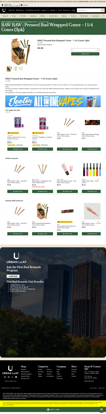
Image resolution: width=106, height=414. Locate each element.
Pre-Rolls (40, 371)
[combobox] (89, 10)
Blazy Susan (35, 179)
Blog (73, 10)
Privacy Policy (93, 388)
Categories (44, 10)
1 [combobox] (72, 50)
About (58, 369)
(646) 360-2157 (89, 381)
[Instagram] (5, 377)
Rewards (74, 369)
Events (60, 10)
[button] (14, 5)
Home (3, 22)
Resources (66, 10)
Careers (73, 376)
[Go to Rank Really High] (53, 409)
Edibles (40, 376)
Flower (40, 369)
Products (9, 22)
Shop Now (12, 10)
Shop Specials (25, 371)
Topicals (49, 374)
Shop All (23, 369)
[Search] (103, 10)
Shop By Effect (25, 376)
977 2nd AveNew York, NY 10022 (90, 377)
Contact (59, 376)
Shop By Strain (25, 378)
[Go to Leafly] (9, 377)
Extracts (49, 369)
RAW (58, 132)
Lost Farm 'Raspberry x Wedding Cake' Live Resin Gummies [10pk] (42, 138)
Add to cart (85, 54)
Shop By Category (26, 374)
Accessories (50, 376)
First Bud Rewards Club (33, 10)
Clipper (84, 179)
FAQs (58, 374)
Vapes (40, 374)
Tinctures (49, 371)
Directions (60, 378)
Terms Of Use (101, 388)
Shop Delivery (20, 10)
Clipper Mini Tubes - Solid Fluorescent (90, 181)
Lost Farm (10, 135)
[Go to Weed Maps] (12, 377)
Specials (52, 10)
